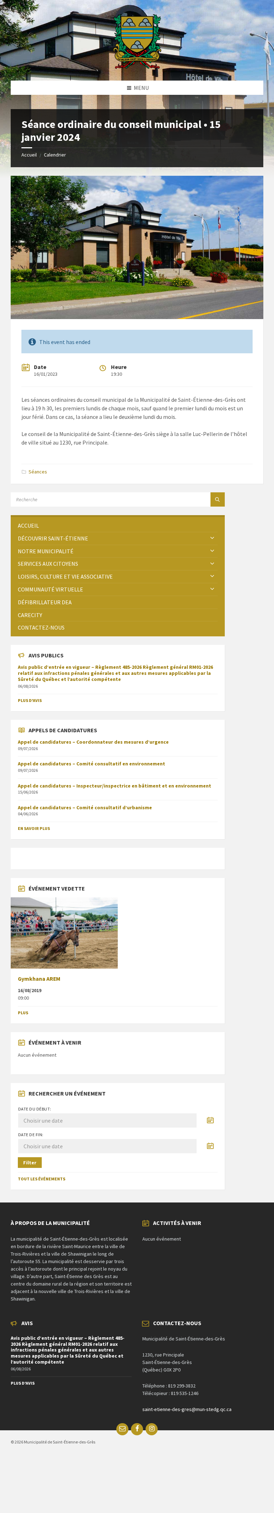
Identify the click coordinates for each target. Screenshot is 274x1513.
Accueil (29, 155)
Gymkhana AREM (39, 978)
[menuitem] (118, 525)
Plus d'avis (30, 700)
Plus (23, 1012)
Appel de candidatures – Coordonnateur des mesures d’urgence (93, 742)
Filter (29, 1162)
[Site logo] (137, 66)
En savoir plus (34, 828)
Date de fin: (31, 1134)
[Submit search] (217, 499)
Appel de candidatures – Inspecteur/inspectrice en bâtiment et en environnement (114, 786)
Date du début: (34, 1109)
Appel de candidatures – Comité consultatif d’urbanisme (85, 807)
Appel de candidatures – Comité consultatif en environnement (91, 763)
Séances (38, 471)
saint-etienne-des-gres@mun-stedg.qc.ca (187, 1409)
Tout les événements (41, 1178)
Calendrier (55, 155)
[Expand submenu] (212, 538)
